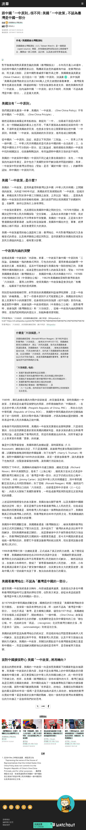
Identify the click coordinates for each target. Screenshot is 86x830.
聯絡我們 (6, 825)
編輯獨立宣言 (8, 822)
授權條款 (6, 819)
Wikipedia (51, 324)
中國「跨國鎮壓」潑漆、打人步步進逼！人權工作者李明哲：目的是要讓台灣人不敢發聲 (32, 734)
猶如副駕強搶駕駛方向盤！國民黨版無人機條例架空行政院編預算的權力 (53, 733)
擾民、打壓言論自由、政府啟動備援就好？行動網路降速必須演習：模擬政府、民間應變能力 (74, 734)
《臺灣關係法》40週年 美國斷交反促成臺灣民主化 (11, 732)
